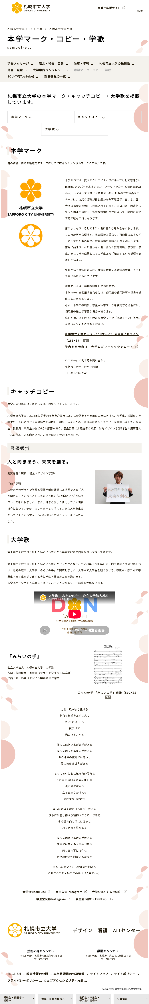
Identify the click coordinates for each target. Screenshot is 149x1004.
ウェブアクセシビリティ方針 (64, 980)
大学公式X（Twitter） (107, 892)
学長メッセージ (18, 63)
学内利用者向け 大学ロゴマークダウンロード (99, 346)
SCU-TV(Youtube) (20, 76)
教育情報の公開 (37, 973)
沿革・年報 (81, 63)
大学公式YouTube (34, 892)
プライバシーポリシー (22, 980)
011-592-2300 (41, 959)
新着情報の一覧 (55, 76)
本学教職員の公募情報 (69, 973)
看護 (103, 930)
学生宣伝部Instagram (51, 899)
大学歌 (50, 129)
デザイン (82, 930)
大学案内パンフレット (48, 70)
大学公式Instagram (69, 892)
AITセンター (127, 930)
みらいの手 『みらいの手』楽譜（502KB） (108, 692)
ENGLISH (14, 973)
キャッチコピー (89, 117)
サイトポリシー (125, 973)
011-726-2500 (108, 959)
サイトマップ (99, 973)
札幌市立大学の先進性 (114, 63)
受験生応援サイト (109, 8)
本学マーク (19, 117)
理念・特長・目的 (51, 63)
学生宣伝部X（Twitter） (92, 899)
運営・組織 (15, 70)
